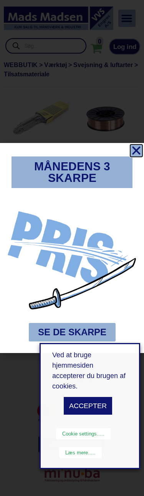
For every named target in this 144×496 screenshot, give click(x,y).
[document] (72, 248)
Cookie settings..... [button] (83, 434)
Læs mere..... (80, 453)
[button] (136, 150)
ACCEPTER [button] (88, 406)
